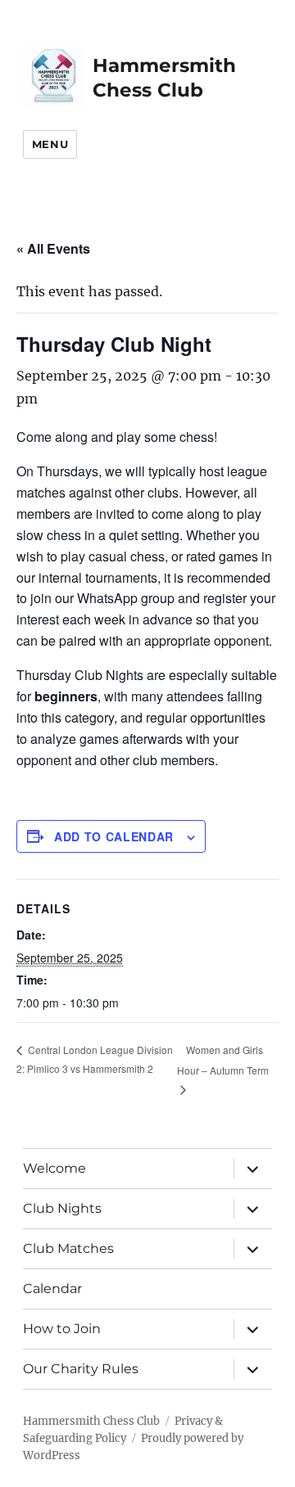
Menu (50, 144)
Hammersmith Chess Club (91, 1421)
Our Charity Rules (80, 1369)
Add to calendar (114, 836)
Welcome (54, 1168)
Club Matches (68, 1248)
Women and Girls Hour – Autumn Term (223, 1060)
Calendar (52, 1288)
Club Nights (62, 1208)
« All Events (53, 248)
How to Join (62, 1328)
